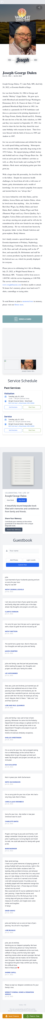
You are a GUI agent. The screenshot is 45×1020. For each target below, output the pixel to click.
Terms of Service (28, 1011)
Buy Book (22, 500)
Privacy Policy (17, 1011)
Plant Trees (32, 407)
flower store (19, 304)
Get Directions (13, 407)
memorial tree (27, 301)
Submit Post (22, 565)
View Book (10, 500)
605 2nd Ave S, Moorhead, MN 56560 (21, 403)
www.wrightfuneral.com (12, 284)
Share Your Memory (14, 529)
